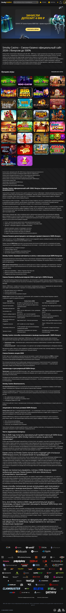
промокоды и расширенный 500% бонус (13, 182)
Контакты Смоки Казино (42, 597)
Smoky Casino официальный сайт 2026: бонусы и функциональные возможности (23, 172)
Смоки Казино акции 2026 (9, 180)
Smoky (6, 2)
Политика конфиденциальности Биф (26, 597)
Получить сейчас (33, 29)
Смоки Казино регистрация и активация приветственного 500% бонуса (21, 173)
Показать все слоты (57, 71)
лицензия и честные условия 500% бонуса (13, 185)
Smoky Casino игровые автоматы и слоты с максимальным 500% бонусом (21, 175)
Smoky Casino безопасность (10, 183)
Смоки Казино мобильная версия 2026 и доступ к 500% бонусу (18, 177)
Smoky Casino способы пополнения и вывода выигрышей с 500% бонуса (21, 178)
